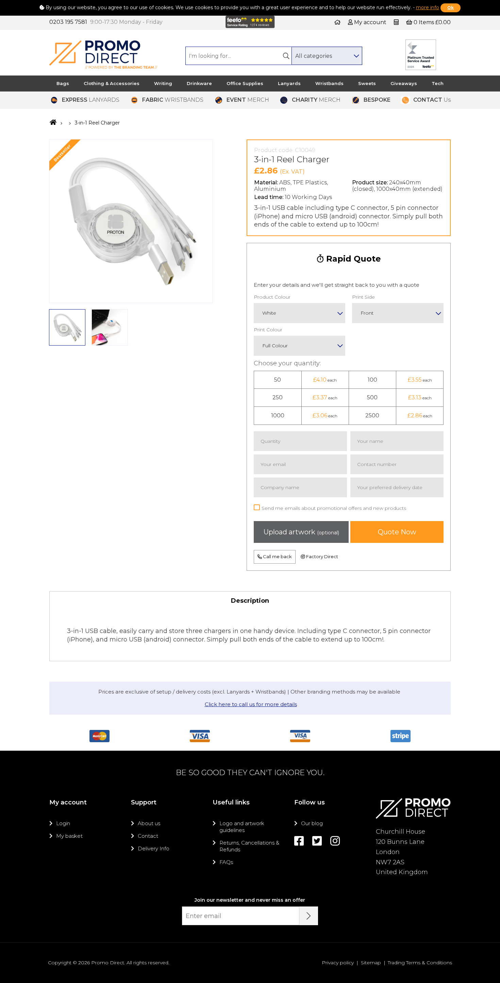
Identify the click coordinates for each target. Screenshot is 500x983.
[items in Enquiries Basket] (397, 22)
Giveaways (403, 83)
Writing (163, 83)
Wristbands (329, 83)
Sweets (367, 83)
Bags (62, 83)
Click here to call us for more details (251, 704)
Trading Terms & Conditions (420, 963)
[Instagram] (335, 841)
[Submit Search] (286, 56)
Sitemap (371, 963)
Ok (450, 7)
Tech (438, 83)
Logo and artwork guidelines (241, 826)
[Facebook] (299, 841)
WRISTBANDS (172, 100)
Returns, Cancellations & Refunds (249, 846)
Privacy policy (338, 963)
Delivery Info (153, 848)
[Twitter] (317, 841)
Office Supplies (245, 83)
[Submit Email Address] (308, 915)
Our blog (312, 823)
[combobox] (326, 56)
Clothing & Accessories (111, 83)
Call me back (277, 556)
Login (63, 823)
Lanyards (289, 83)
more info (427, 7)
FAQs (226, 862)
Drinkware (199, 83)
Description (250, 600)
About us (149, 823)
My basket (69, 836)
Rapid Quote (352, 259)
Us (432, 100)
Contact (148, 836)
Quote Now (397, 532)
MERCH (248, 100)
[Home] (337, 22)
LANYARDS (90, 100)
